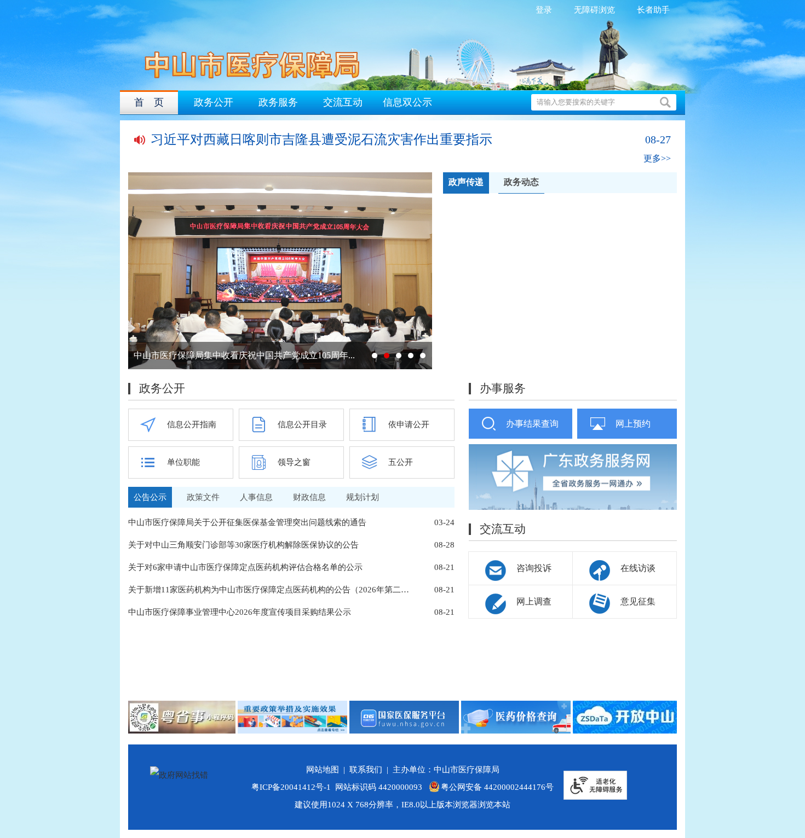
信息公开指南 (191, 424)
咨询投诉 (533, 568)
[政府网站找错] (179, 775)
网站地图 (324, 769)
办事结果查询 (532, 423)
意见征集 (638, 601)
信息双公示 (407, 102)
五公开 (400, 462)
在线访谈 (638, 568)
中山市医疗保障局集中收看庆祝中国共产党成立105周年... (244, 355)
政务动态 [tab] (521, 182)
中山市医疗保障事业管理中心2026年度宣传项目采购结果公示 (239, 612)
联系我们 (368, 769)
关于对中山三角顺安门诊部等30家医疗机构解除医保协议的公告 (243, 544)
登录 (544, 9)
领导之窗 (294, 462)
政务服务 (278, 102)
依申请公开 (408, 424)
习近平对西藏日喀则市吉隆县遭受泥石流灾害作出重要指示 (321, 139)
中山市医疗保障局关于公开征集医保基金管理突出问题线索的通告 (247, 522)
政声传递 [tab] (466, 182)
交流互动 (343, 102)
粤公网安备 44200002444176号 (497, 787)
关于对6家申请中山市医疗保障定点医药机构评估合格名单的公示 (245, 567)
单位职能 (183, 462)
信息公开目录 (302, 424)
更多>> (657, 158)
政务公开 (213, 102)
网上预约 (633, 423)
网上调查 (533, 601)
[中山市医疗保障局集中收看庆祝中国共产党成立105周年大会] (280, 270)
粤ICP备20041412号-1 (291, 787)
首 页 (149, 102)
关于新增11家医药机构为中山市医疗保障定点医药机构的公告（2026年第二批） (270, 589)
